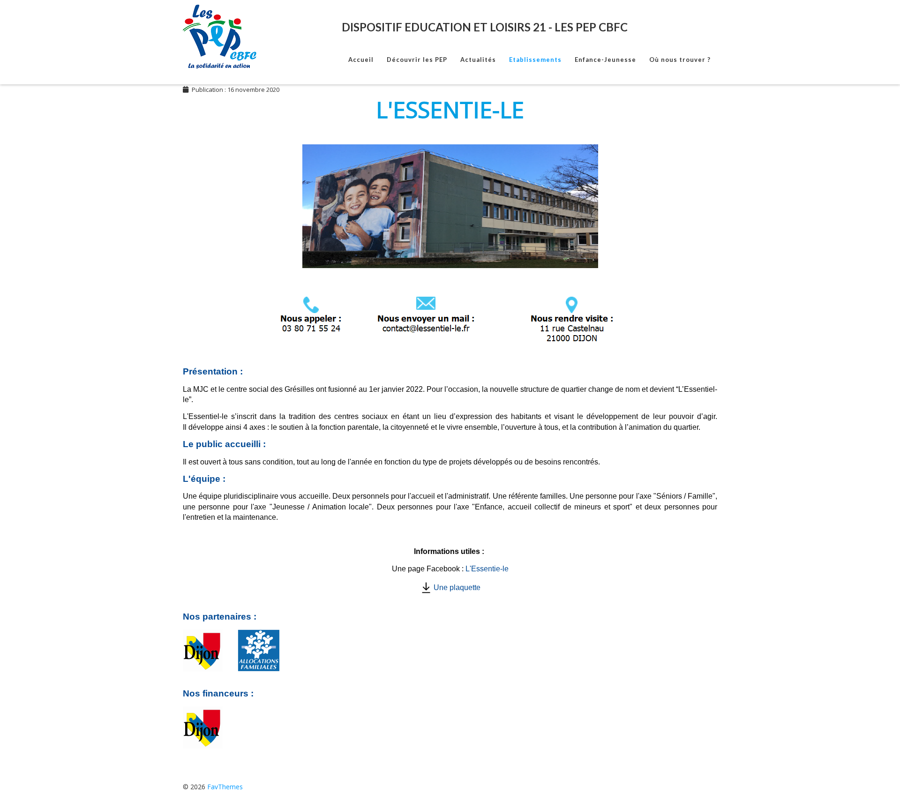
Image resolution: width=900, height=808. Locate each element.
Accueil (361, 59)
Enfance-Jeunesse (605, 59)
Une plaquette (457, 587)
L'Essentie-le (487, 569)
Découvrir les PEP (417, 59)
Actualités (478, 59)
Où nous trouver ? (680, 59)
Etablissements (535, 59)
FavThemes (225, 786)
